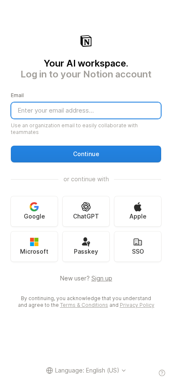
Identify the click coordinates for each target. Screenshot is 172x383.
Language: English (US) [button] (87, 370)
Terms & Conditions (84, 305)
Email (17, 95)
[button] (86, 154)
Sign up (101, 278)
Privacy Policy (137, 305)
